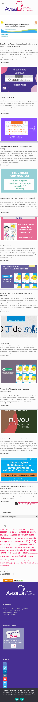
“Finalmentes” (4, 343)
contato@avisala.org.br (10, 612)
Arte (5, 541)
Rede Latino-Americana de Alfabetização (14, 439)
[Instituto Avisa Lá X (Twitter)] (5, 668)
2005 (3, 532)
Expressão (34, 553)
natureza (22, 560)
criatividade (29, 547)
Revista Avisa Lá (29, 563)
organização (31, 560)
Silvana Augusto (5, 565)
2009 (33, 532)
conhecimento (27, 545)
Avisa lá (27, 541)
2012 (16, 535)
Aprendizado (18, 538)
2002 (18, 530)
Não (22, 699)
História (31, 556)
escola (15, 553)
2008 (25, 532)
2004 (33, 530)
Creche (4, 547)
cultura (13, 550)
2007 (18, 532)
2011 (10, 535)
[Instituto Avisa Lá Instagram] (5, 675)
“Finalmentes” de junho (7, 246)
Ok (17, 699)
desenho (22, 550)
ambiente (8, 538)
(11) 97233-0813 (10, 614)
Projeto (15, 563)
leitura (6, 559)
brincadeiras (15, 545)
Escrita (24, 552)
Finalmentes (5, 556)
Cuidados (4, 550)
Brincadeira (5, 545)
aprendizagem (29, 538)
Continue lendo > (5, 62)
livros (16, 560)
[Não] (36, 695)
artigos (14, 542)
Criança (12, 547)
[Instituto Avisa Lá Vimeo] (5, 683)
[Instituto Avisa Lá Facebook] (5, 664)
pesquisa (6, 563)
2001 (11, 529)
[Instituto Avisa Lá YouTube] (5, 679)
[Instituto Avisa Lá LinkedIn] (5, 672)
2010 (3, 535)
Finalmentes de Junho (7, 97)
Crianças (20, 547)
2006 (11, 532)
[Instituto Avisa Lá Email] (5, 686)
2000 (3, 530)
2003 (26, 530)
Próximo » (34, 503)
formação (18, 556)
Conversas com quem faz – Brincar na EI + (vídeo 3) (17, 198)
